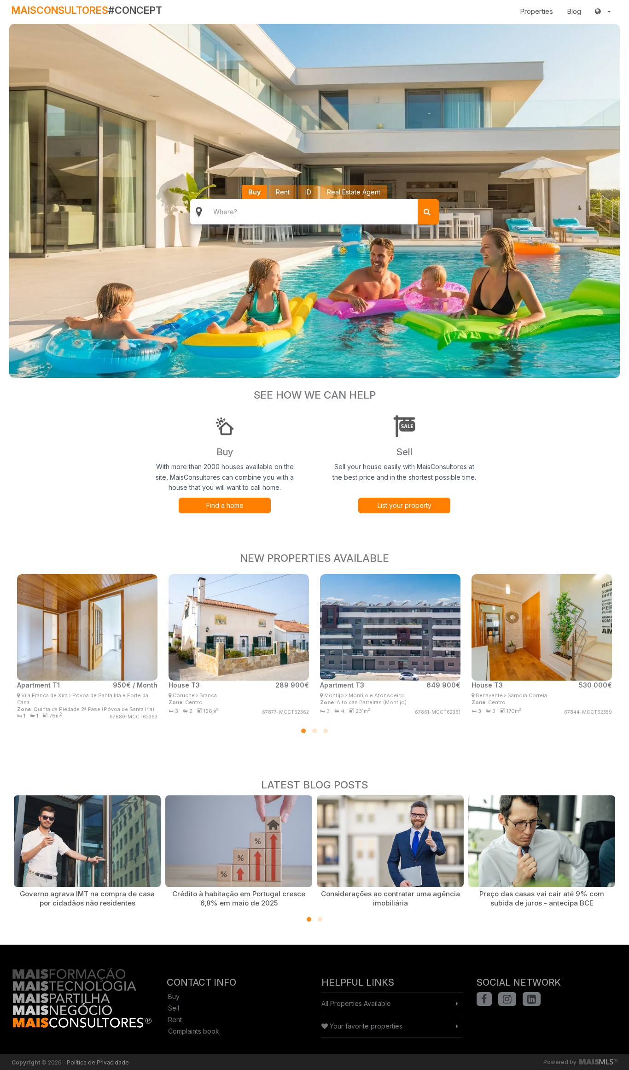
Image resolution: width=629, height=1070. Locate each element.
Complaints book (193, 1031)
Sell (173, 1008)
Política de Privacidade (98, 1062)
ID (308, 192)
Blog (574, 11)
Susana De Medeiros (389, 691)
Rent (283, 192)
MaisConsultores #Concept (80, 710)
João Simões (76, 693)
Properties (536, 11)
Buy (254, 192)
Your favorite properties (365, 1026)
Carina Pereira (530, 691)
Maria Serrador (228, 691)
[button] (602, 11)
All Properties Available (356, 1003)
